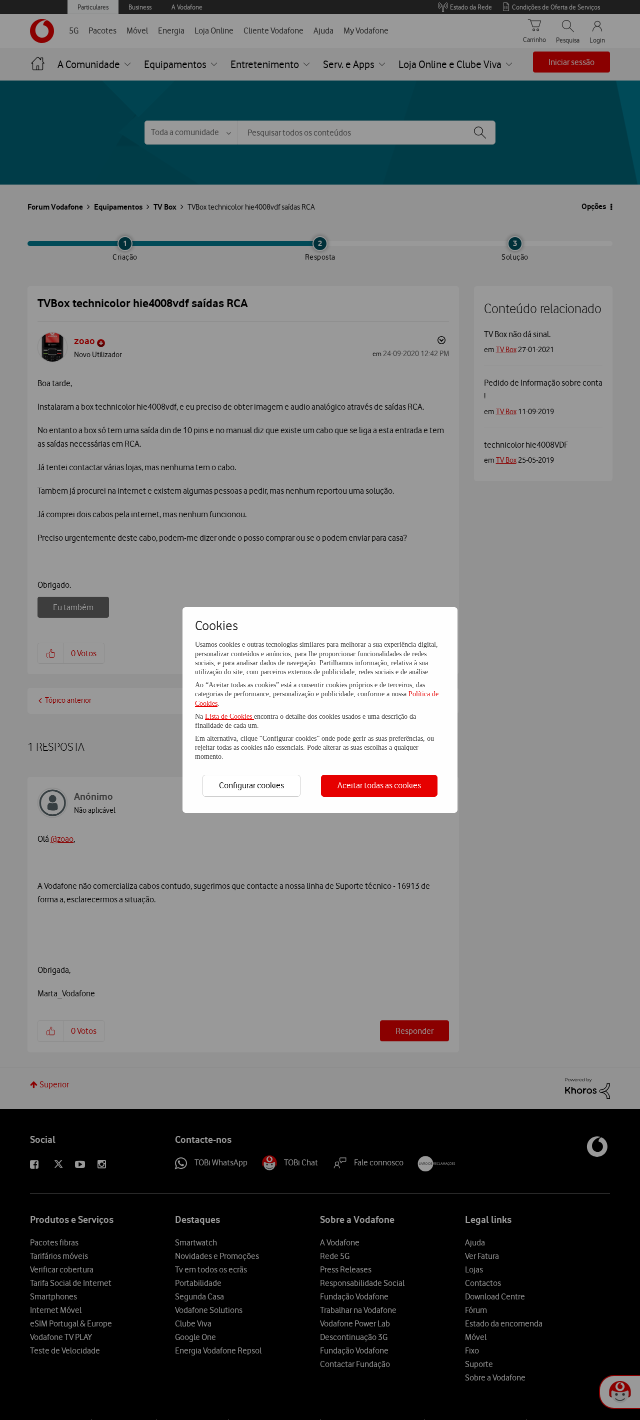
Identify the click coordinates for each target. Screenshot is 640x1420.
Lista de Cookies (229, 716)
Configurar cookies (251, 785)
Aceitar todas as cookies (379, 785)
